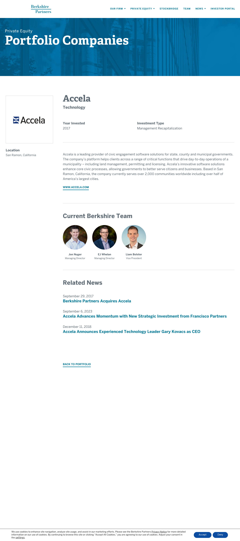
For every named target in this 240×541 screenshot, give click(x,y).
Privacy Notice (159, 532)
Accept (203, 535)
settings (20, 538)
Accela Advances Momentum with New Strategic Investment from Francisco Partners (145, 316)
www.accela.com (76, 187)
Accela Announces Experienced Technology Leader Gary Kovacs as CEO (131, 332)
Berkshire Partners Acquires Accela (97, 301)
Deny (220, 535)
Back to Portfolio (77, 364)
